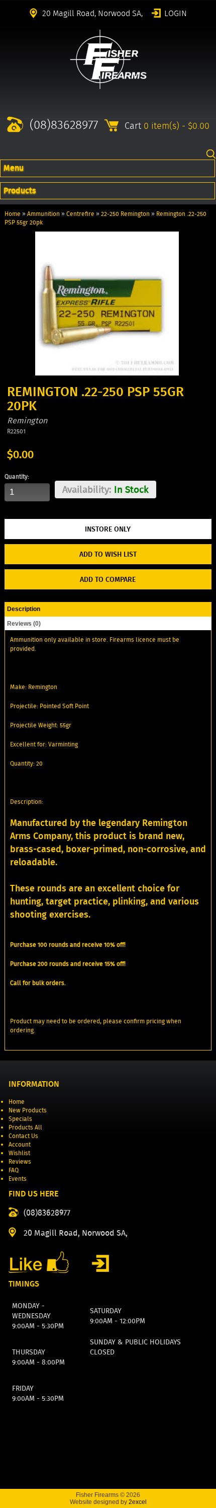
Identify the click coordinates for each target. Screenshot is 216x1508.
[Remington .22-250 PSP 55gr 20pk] (107, 373)
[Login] (100, 1263)
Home (13, 213)
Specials (20, 1118)
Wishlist (19, 1153)
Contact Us (23, 1136)
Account (20, 1144)
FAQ (14, 1170)
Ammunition (43, 213)
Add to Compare (108, 579)
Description (23, 609)
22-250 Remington (125, 213)
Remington (27, 420)
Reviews (20, 1161)
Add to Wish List (108, 554)
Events (18, 1178)
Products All (25, 1127)
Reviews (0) (24, 623)
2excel (138, 1501)
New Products (28, 1110)
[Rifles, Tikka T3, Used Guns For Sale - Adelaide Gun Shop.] (108, 87)
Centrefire (80, 213)
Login (175, 13)
